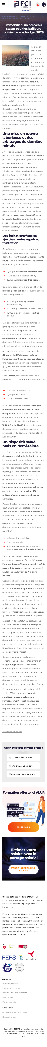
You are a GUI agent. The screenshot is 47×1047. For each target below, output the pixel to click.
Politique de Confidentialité (14, 993)
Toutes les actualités (12, 732)
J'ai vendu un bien (23, 758)
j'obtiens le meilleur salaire (23, 869)
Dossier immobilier (10, 1017)
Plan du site (7, 997)
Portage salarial (9, 1002)
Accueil (5, 16)
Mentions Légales (10, 983)
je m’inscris (23, 827)
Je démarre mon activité (23, 774)
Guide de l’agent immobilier (15, 1012)
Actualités (13, 16)
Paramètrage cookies (11, 988)
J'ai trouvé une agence (23, 766)
